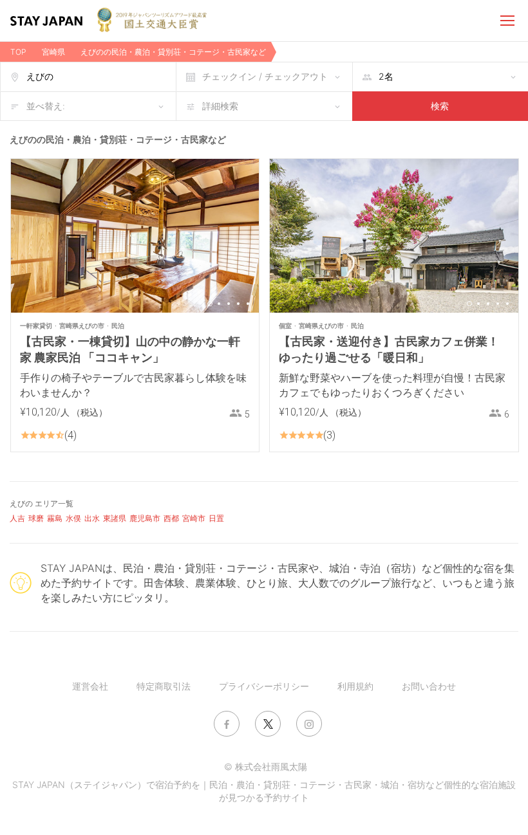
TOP (18, 52)
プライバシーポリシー (264, 686)
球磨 (36, 518)
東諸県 (114, 518)
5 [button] (248, 303)
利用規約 (355, 686)
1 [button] (209, 303)
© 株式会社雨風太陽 (265, 766)
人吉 (17, 518)
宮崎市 (193, 518)
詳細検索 (220, 105)
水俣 (73, 518)
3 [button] (228, 303)
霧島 (54, 518)
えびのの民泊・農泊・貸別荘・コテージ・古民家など (173, 52)
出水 (92, 518)
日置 (216, 518)
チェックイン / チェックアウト (265, 76)
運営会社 (90, 686)
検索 (440, 105)
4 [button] (238, 303)
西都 (171, 518)
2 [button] (219, 303)
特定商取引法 (164, 686)
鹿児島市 (144, 518)
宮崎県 (53, 52)
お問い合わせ (429, 686)
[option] (135, 236)
